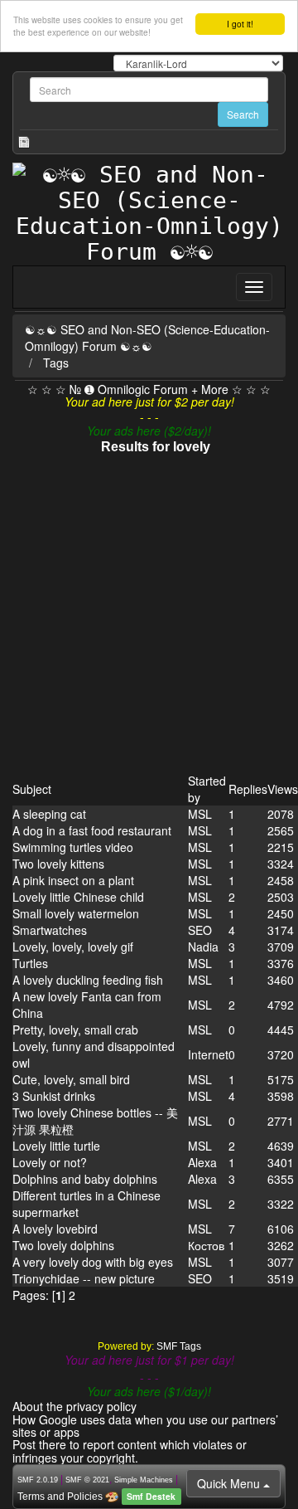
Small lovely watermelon (75, 913)
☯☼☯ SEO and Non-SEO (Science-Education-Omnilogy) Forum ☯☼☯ (147, 337)
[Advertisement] (149, 614)
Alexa (202, 1162)
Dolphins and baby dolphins (84, 1179)
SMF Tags (178, 1346)
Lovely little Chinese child (78, 896)
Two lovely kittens (58, 863)
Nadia (203, 946)
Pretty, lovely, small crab (75, 1029)
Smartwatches (49, 930)
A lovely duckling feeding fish (87, 979)
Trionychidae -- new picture (83, 1278)
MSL (200, 814)
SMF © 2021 (87, 1480)
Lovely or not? (49, 1162)
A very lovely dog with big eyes (92, 1261)
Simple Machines (143, 1480)
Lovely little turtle (56, 1145)
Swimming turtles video (72, 847)
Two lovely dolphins (63, 1245)
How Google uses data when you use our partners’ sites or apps (145, 1425)
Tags (56, 362)
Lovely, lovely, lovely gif (72, 946)
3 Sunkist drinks (53, 1096)
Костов (206, 1245)
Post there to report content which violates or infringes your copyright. (129, 1450)
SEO (200, 930)
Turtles (30, 963)
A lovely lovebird (55, 1228)
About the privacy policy (74, 1406)
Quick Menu (230, 1483)
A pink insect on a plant (73, 880)
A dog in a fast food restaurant (91, 830)
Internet (208, 1054)
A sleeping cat (49, 814)
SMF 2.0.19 (37, 1480)
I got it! (240, 23)
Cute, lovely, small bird (71, 1079)
